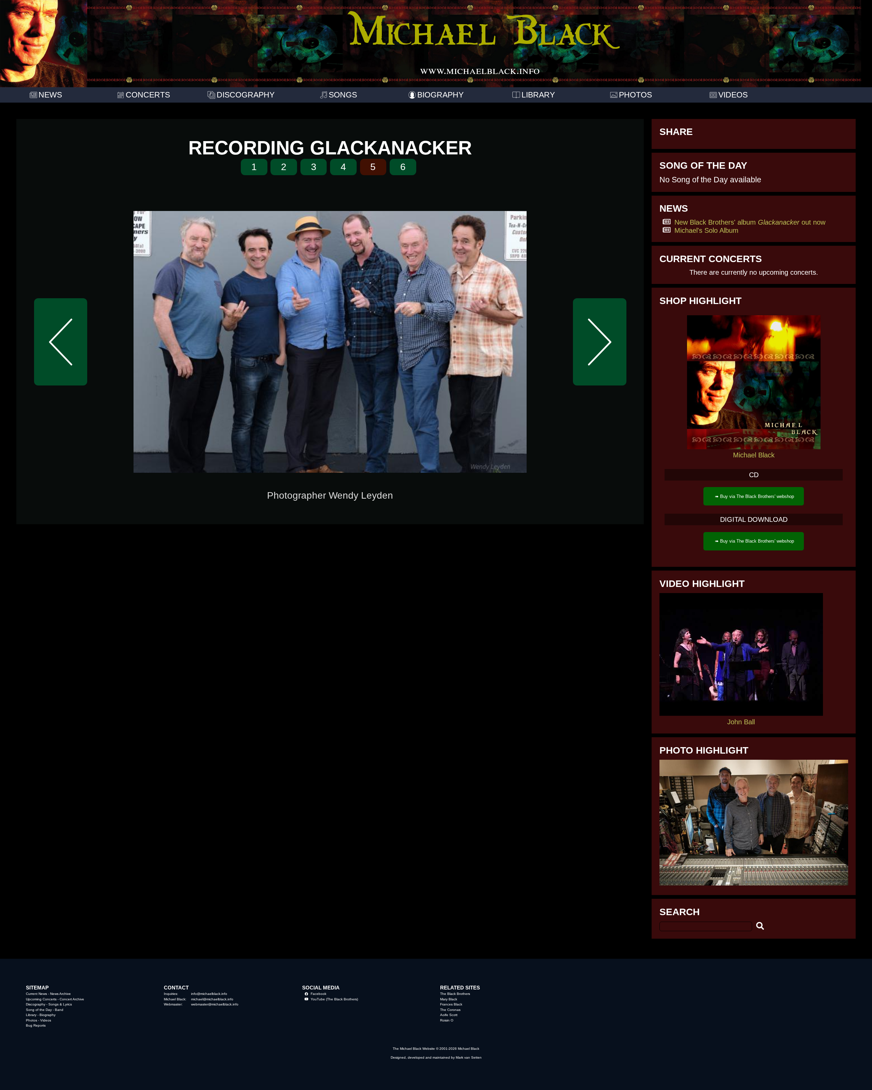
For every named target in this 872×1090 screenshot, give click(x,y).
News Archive (60, 994)
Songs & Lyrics (60, 1004)
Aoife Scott (448, 1015)
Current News (36, 994)
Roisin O (446, 1020)
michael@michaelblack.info (212, 999)
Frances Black (451, 1004)
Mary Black (448, 999)
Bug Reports (36, 1025)
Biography (48, 1015)
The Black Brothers (455, 994)
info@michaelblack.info (209, 994)
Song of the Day (39, 1010)
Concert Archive (72, 999)
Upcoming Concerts (41, 999)
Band (59, 1010)
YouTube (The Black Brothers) (334, 999)
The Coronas (450, 1010)
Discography (35, 1004)
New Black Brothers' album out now (749, 222)
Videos (45, 1020)
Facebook (318, 994)
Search (679, 912)
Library (31, 1015)
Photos (31, 1020)
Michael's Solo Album (706, 230)
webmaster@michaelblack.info (214, 1004)
